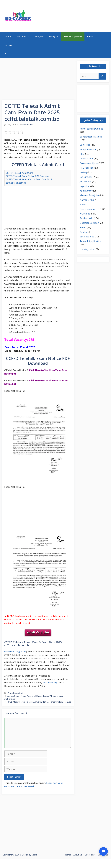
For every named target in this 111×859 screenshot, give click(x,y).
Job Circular (86, 176)
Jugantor (84, 186)
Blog (82, 153)
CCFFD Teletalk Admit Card (19, 172)
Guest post (90, 854)
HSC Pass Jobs (87, 167)
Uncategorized (87, 249)
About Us (77, 854)
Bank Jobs (39, 36)
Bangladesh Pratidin (91, 136)
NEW (82, 204)
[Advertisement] (38, 80)
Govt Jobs (21, 36)
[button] (6, 54)
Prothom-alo (86, 218)
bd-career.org (50, 682)
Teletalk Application (73, 36)
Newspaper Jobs (88, 209)
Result (90, 36)
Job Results (86, 181)
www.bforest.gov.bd (15, 651)
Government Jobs (89, 163)
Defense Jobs (86, 158)
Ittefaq (83, 172)
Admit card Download (91, 128)
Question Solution (89, 222)
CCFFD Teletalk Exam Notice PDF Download (28, 176)
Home (8, 36)
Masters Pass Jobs (89, 195)
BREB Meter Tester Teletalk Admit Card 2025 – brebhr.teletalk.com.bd (39, 702)
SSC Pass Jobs (87, 236)
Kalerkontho (86, 190)
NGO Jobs (53, 36)
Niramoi (67, 854)
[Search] (102, 76)
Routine (9, 45)
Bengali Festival (88, 149)
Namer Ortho (87, 199)
